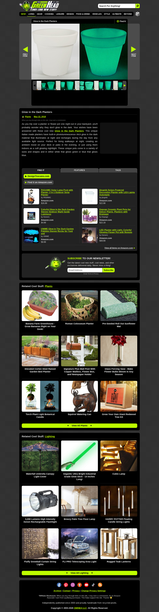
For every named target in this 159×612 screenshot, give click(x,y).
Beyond (128, 14)
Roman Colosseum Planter (79, 323)
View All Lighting (79, 573)
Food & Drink (83, 14)
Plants (28, 117)
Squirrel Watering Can (79, 414)
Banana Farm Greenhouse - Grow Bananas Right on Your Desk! (40, 326)
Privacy (96, 274)
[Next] (124, 85)
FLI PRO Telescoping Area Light (79, 561)
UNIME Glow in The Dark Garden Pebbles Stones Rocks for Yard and (57, 231)
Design (70, 14)
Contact (67, 591)
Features (79, 170)
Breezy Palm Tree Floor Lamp (79, 519)
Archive (57, 591)
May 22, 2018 (40, 117)
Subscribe (108, 270)
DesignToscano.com (37, 176)
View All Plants (79, 425)
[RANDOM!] (137, 14)
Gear (39, 14)
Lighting (50, 436)
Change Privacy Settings (93, 591)
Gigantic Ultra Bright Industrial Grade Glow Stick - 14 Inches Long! (79, 477)
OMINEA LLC (80, 608)
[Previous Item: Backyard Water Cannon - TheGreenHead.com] (25, 52)
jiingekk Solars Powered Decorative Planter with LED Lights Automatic (117, 192)
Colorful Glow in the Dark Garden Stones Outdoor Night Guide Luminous (58, 211)
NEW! (23, 14)
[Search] (137, 6)
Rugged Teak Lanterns (119, 561)
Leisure (60, 14)
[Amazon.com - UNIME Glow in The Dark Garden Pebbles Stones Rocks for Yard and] (31, 235)
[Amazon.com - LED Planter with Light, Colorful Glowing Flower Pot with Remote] (90, 235)
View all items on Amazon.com (118, 248)
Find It (123, 21)
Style (107, 14)
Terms (90, 274)
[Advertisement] (79, 98)
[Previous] (34, 85)
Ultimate (116, 14)
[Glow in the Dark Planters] (41, 85)
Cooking (49, 14)
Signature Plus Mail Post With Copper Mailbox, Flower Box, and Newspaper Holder (79, 372)
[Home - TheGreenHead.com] (39, 6)
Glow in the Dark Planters (69, 131)
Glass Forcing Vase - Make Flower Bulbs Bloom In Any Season (118, 372)
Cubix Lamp (118, 474)
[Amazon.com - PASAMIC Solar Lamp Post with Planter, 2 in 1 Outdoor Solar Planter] (31, 196)
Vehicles (97, 14)
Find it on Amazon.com (38, 182)
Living (31, 14)
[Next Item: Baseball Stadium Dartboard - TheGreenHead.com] (134, 52)
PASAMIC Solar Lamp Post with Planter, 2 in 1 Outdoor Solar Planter (57, 192)
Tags (118, 170)
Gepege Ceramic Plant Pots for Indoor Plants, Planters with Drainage (115, 211)
